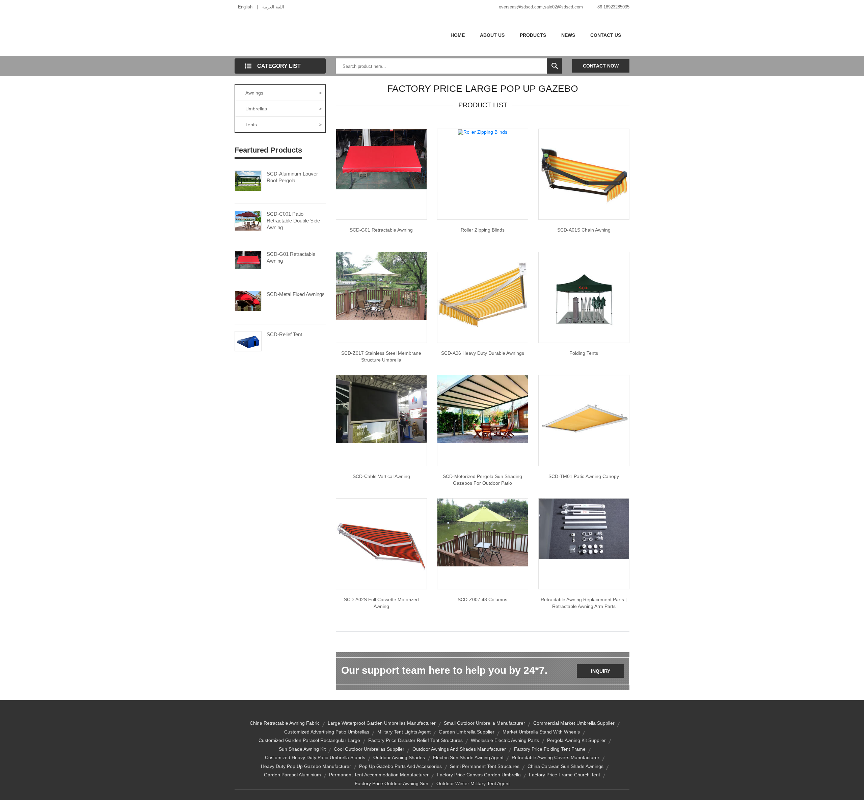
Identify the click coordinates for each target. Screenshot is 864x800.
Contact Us (605, 35)
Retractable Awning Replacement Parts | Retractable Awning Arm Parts (584, 603)
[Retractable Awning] (381, 158)
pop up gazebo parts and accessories (400, 766)
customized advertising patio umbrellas (326, 732)
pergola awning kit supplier (576, 740)
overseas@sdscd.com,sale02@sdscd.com (541, 6)
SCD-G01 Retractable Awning (291, 257)
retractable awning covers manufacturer (555, 757)
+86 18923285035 (612, 6)
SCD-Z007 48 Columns (482, 599)
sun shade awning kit (302, 749)
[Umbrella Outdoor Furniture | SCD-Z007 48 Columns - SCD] (482, 532)
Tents (283, 124)
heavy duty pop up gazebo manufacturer (306, 766)
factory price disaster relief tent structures (415, 740)
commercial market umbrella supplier (574, 723)
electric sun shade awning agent (468, 757)
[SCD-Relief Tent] (248, 340)
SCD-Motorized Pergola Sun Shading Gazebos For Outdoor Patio (482, 480)
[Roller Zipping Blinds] (482, 131)
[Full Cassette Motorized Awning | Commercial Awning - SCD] (381, 543)
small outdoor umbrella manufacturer (484, 723)
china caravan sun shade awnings (565, 766)
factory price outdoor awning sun (391, 783)
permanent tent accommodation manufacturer (379, 774)
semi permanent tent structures (484, 766)
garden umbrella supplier (466, 732)
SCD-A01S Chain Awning (584, 230)
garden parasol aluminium (292, 774)
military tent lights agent (404, 732)
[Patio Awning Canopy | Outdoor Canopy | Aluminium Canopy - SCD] (584, 420)
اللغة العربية (273, 6)
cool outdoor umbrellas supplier (369, 749)
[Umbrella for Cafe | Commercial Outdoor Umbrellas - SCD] (381, 285)
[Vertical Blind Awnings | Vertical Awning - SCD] (381, 408)
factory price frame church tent (564, 774)
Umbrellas (283, 108)
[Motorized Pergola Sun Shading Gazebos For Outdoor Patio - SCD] (482, 408)
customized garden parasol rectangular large (309, 740)
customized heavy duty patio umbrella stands (315, 757)
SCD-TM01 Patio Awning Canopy (583, 476)
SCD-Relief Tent (284, 334)
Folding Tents (583, 353)
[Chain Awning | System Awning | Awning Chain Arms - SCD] (584, 174)
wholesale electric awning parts (505, 740)
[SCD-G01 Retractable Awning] (248, 259)
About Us (492, 35)
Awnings (283, 93)
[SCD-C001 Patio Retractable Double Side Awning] (248, 220)
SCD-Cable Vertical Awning (381, 476)
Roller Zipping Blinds (483, 230)
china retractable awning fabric (285, 723)
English (245, 6)
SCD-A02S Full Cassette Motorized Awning (381, 603)
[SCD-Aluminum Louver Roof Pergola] (248, 180)
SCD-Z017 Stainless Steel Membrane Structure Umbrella (381, 356)
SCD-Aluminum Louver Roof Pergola (292, 177)
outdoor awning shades (399, 757)
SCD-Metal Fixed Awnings (296, 294)
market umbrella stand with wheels (541, 732)
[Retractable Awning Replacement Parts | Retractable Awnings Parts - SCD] (584, 528)
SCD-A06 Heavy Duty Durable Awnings (482, 353)
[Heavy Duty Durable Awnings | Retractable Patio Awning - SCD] (482, 297)
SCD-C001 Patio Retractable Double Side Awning (293, 220)
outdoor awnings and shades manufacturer (459, 749)
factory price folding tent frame (550, 749)
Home (458, 35)
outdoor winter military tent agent (473, 783)
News (568, 35)
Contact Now (601, 66)
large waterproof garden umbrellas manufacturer (382, 723)
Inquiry (600, 671)
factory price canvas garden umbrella (479, 774)
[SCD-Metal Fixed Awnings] (248, 300)
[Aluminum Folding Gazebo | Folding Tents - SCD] (584, 297)
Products (533, 35)
